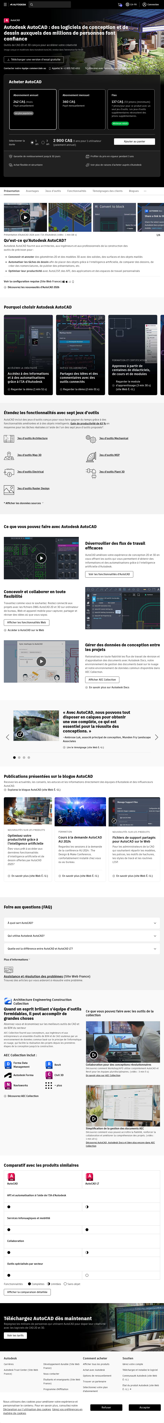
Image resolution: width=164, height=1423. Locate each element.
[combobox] (50, 4)
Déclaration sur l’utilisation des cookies (27, 1409)
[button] (82, 923)
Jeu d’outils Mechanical (113, 438)
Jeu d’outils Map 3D (29, 455)
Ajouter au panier (134, 141)
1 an (36, 142)
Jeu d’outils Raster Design (33, 488)
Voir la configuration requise (21, 281)
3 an (47, 142)
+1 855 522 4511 (71, 68)
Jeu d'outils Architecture (32, 438)
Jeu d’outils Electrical (30, 472)
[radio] (33, 109)
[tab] (25, 217)
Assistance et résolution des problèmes (33, 976)
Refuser (106, 1407)
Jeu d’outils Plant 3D (112, 472)
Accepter (144, 1407)
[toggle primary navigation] (7, 5)
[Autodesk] (18, 4)
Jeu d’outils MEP (109, 455)
